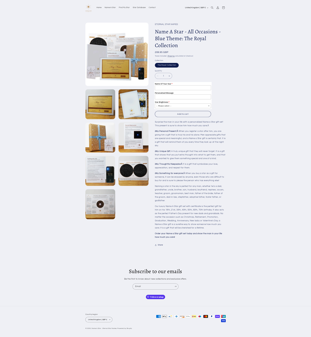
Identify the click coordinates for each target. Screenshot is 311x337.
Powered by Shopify (124, 328)
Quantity (158, 71)
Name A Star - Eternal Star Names (104, 328)
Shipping (171, 56)
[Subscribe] (175, 286)
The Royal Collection (167, 65)
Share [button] (160, 245)
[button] (212, 7)
